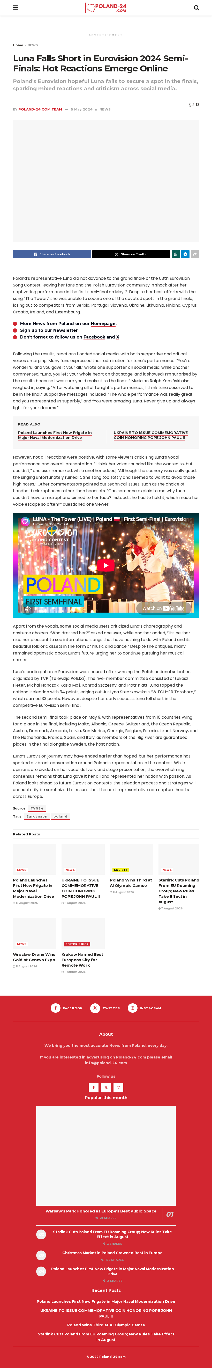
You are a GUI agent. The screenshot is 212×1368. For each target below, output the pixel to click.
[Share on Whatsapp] (176, 254)
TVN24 (37, 808)
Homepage (103, 323)
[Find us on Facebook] (94, 1087)
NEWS (32, 45)
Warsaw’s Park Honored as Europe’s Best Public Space (101, 1211)
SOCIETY (120, 870)
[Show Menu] (15, 8)
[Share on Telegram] (185, 254)
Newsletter (65, 330)
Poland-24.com (112, 1357)
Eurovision (37, 816)
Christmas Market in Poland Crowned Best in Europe (112, 1253)
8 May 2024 (82, 109)
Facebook (94, 337)
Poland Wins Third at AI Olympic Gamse (106, 1325)
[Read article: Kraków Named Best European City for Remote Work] (83, 933)
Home (18, 45)
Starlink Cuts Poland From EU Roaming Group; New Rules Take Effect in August (178, 891)
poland (60, 816)
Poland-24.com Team (40, 109)
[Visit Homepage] (106, 8)
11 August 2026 (75, 903)
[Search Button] (196, 8)
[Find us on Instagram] (118, 1087)
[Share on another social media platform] (195, 254)
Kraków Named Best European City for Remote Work (82, 960)
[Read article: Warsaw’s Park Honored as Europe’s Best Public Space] (106, 1156)
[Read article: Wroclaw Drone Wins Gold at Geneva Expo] (34, 933)
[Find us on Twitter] (106, 1087)
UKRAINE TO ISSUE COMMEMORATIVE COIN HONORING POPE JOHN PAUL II (151, 435)
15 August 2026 (26, 903)
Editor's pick (77, 944)
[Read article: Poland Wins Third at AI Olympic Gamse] (131, 859)
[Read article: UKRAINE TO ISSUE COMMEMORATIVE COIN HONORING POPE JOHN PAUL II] (83, 859)
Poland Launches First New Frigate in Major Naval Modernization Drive (55, 435)
